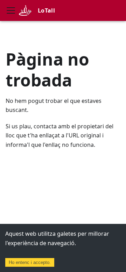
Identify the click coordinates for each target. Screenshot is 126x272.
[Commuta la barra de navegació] (11, 10)
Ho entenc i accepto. (30, 262)
